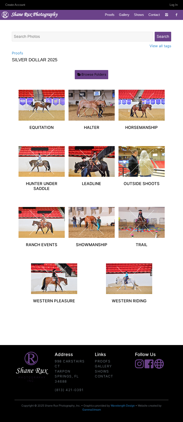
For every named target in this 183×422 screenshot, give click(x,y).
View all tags (160, 46)
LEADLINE (91, 183)
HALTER (91, 127)
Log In (174, 4)
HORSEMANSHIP (141, 127)
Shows (139, 15)
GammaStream (91, 409)
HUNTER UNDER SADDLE (41, 186)
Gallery (124, 15)
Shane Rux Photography (34, 14)
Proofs (109, 15)
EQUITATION (41, 127)
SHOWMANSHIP (91, 244)
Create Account (15, 4)
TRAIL (141, 244)
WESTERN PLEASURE (54, 300)
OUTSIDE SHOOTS (142, 183)
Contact (154, 15)
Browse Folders (93, 74)
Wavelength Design (123, 405)
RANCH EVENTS (41, 244)
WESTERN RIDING (129, 300)
